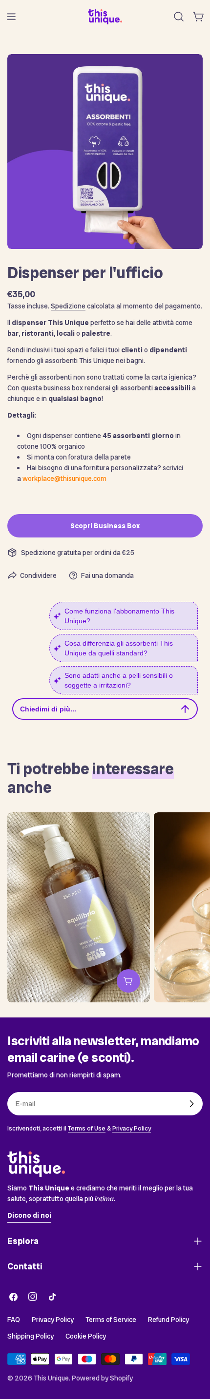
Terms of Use (86, 1128)
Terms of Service (110, 1319)
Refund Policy (168, 1319)
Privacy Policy (131, 1128)
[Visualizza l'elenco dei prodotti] (128, 981)
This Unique (51, 1378)
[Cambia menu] (11, 16)
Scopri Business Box (105, 525)
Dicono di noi (29, 1215)
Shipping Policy (30, 1336)
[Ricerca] (179, 16)
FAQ (13, 1319)
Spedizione (68, 306)
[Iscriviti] (191, 1103)
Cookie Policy (85, 1336)
